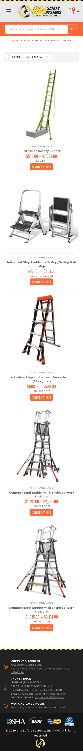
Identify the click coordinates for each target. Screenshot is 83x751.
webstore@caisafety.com (50, 693)
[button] (14, 56)
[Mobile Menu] (9, 11)
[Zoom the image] (40, 5)
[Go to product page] (41, 104)
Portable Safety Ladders (41, 146)
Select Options (41, 167)
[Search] (73, 29)
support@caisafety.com (49, 697)
